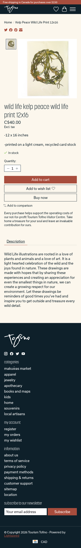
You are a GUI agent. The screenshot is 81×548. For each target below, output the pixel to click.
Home (8, 22)
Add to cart (40, 180)
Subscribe (62, 512)
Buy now (41, 198)
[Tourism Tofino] (11, 9)
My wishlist (13, 440)
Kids (7, 397)
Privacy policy (15, 466)
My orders (12, 435)
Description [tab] (16, 241)
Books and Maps (17, 391)
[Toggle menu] (73, 9)
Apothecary (13, 386)
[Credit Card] (35, 542)
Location (10, 495)
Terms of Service (16, 461)
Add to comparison (19, 205)
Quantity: (10, 161)
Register (10, 429)
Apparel (10, 374)
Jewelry (9, 380)
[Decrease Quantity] (8, 168)
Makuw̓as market (17, 368)
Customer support (18, 483)
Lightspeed (11, 535)
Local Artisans (14, 414)
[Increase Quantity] (17, 168)
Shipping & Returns (18, 478)
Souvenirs (12, 408)
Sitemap (10, 489)
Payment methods (18, 472)
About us (11, 455)
